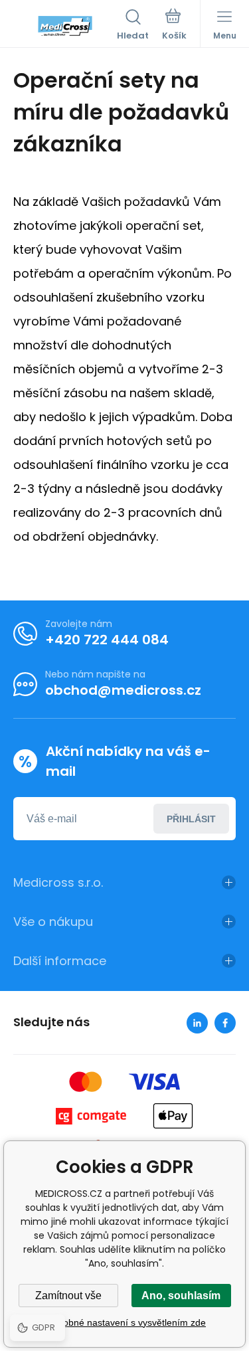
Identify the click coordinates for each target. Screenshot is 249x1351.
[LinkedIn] (197, 1023)
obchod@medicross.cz (123, 690)
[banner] (65, 26)
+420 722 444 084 (107, 639)
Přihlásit (191, 819)
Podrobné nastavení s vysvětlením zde (124, 1322)
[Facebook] (225, 1023)
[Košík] (174, 26)
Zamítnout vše (68, 1295)
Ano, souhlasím (180, 1295)
